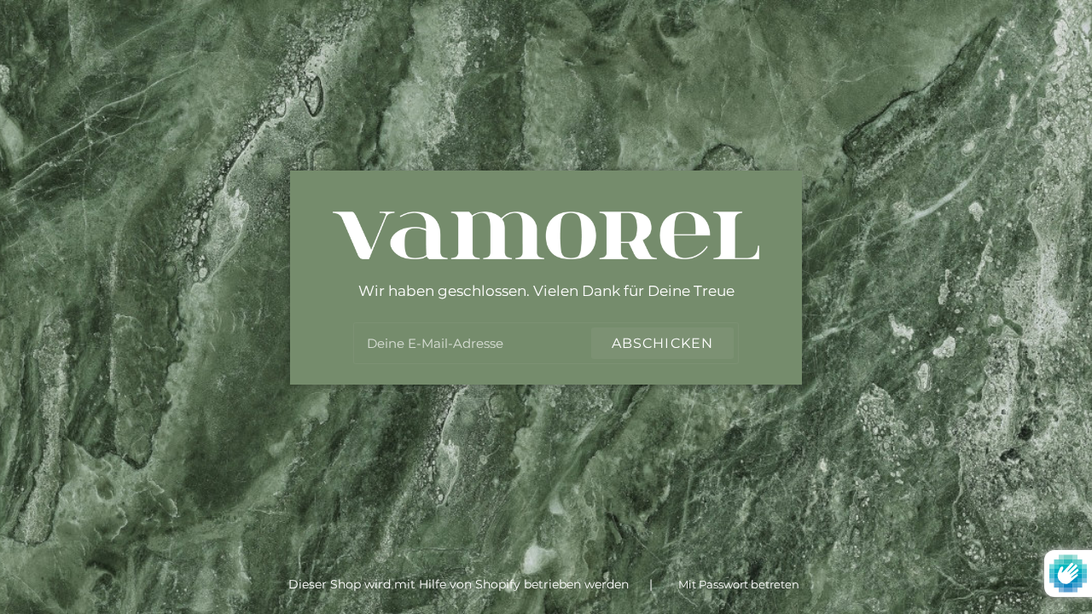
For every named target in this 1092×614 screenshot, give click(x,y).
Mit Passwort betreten (738, 584)
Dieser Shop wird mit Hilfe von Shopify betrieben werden (460, 584)
